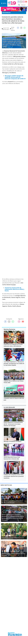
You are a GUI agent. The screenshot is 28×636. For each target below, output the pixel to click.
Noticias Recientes (9, 329)
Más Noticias (6, 485)
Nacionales (6, 12)
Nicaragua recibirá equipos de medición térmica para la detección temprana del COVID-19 (15, 77)
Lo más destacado (9, 407)
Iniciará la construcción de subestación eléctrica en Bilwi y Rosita (14, 289)
